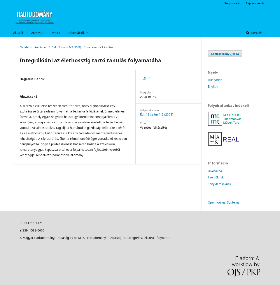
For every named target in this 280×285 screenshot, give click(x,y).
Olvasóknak (215, 171)
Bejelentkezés (255, 3)
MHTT (55, 33)
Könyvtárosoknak (219, 184)
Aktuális (18, 33)
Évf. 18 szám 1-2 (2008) (66, 47)
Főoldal (24, 47)
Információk (76, 33)
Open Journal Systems (223, 202)
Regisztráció (232, 3)
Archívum (37, 33)
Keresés (256, 33)
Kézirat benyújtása (225, 54)
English (213, 86)
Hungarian (215, 80)
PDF (149, 78)
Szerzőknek (216, 177)
